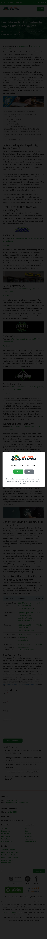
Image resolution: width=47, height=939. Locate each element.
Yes (18, 471)
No (29, 471)
